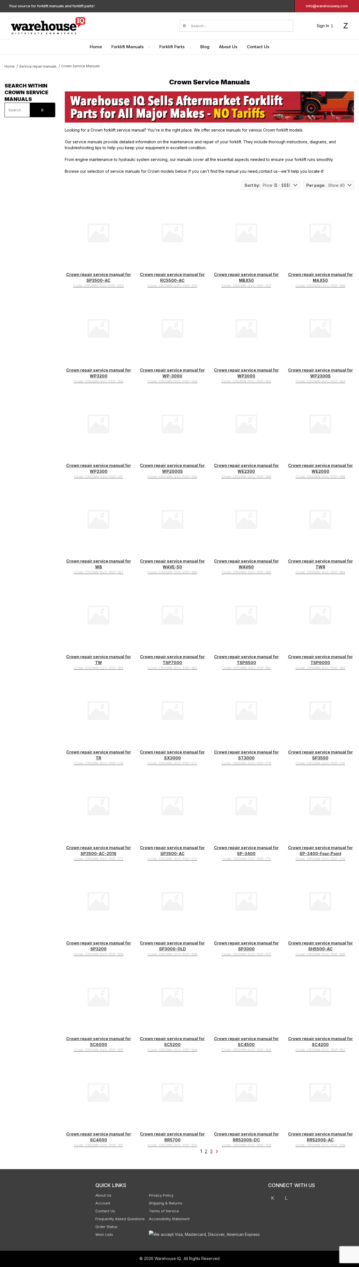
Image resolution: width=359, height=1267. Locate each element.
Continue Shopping (303, 82)
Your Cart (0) (264, 7)
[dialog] (303, 633)
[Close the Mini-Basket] (352, 7)
